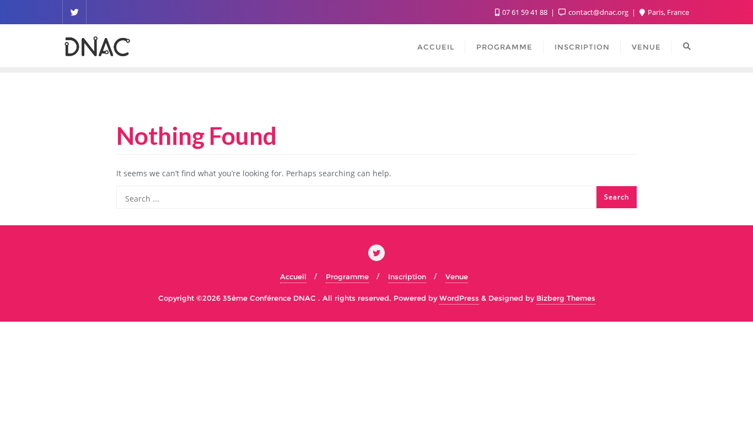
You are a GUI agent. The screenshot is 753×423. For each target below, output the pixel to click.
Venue (456, 276)
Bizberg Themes (565, 298)
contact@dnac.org (598, 12)
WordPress (459, 298)
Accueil (293, 276)
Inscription (407, 276)
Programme (347, 276)
